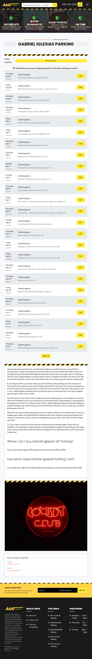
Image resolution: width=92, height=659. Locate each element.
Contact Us (33, 620)
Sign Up (82, 590)
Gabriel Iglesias (24, 74)
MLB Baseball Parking (55, 623)
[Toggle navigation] (87, 4)
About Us (32, 615)
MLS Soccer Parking (55, 645)
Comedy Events (13, 570)
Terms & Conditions (33, 625)
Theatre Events (13, 564)
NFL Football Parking (55, 616)
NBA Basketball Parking (56, 630)
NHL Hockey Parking (55, 638)
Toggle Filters (51, 61)
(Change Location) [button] (70, 68)
